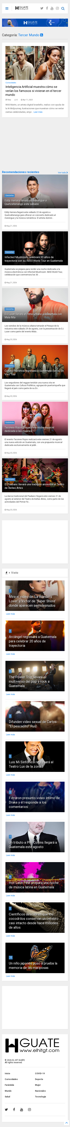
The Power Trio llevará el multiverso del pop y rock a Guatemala (29, 681)
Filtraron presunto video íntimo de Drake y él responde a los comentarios (34, 802)
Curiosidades (10, 83)
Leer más (38, 112)
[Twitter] (41, 8)
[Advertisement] (27, 143)
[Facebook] (47, 8)
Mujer (38, 1085)
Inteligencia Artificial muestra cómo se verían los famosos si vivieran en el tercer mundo (33, 90)
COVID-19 (40, 1073)
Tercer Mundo (29, 35)
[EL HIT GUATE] (21, 8)
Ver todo (62, 172)
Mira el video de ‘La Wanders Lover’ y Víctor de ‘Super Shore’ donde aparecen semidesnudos (32, 601)
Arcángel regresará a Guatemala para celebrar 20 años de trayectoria (32, 641)
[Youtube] (51, 8)
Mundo (8, 1091)
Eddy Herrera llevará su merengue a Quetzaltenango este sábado (26, 202)
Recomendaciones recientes (20, 172)
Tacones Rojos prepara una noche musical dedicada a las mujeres (29, 429)
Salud (7, 1097)
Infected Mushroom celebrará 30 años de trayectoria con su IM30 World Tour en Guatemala (34, 259)
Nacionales (9, 479)
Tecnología (40, 1097)
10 (11, 957)
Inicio (7, 1073)
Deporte (39, 1079)
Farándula (9, 422)
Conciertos (9, 195)
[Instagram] (57, 8)
